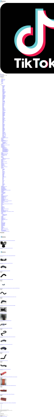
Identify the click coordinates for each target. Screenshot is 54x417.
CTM (2, 94)
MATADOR (3, 113)
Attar (2, 88)
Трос (1, 220)
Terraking (3, 126)
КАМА (3, 135)
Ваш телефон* (1, 415)
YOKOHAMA (3, 132)
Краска (2, 162)
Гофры (2, 152)
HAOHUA (3, 103)
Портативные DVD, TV (3, 198)
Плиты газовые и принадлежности (4, 195)
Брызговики (2, 145)
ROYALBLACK (4, 120)
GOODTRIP (3, 101)
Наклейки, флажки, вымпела (4, 186)
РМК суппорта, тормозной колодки (4, 210)
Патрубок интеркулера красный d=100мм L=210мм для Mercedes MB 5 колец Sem (8, 385)
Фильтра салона (2, 224)
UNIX (3, 181)
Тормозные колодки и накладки (4, 219)
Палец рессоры (2, 193)
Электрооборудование (3, 230)
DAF (2, 170)
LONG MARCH (4, 112)
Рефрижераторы (2, 207)
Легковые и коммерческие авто (4, 166)
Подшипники (2, 197)
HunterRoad (3, 104)
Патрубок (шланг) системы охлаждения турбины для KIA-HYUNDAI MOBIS (7, 305)
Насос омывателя (3, 187)
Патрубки (2, 83)
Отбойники (2, 191)
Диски (3, 134)
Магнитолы (2, 167)
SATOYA (3, 122)
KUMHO (3, 109)
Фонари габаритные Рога (4, 150)
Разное (2, 203)
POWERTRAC (3, 118)
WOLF (3, 182)
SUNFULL (3, 124)
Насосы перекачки (3, 188)
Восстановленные (4, 133)
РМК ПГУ (2, 208)
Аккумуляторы (2, 138)
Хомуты (2, 228)
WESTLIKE (3, 130)
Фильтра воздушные (3, 222)
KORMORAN (3, 108)
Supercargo (3, 125)
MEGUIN (3, 174)
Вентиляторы (2, 146)
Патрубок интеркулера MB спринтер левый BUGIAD (5, 369)
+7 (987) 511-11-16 (2, 76)
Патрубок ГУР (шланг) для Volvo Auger (4, 360)
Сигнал (2, 213)
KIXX (3, 172)
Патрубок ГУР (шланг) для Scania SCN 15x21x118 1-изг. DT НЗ (6, 344)
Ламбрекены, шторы (3, 165)
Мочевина (3, 155)
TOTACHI (3, 180)
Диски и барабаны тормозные (4, 154)
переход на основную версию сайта (3, 416)
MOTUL (3, 175)
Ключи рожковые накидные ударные (6, 158)
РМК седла (2, 209)
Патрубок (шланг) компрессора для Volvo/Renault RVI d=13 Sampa (6, 279)
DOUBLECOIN (3, 95)
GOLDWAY (3, 100)
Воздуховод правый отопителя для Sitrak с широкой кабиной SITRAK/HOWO (7, 255)
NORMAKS (3, 115)
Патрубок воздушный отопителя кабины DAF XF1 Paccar (5, 320)
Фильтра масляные (3, 223)
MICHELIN (3, 114)
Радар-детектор (2, 202)
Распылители (2, 204)
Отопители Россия (3, 192)
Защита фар (2, 156)
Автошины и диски (3, 85)
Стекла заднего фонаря (4, 214)
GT (2, 102)
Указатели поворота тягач (4, 149)
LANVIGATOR (3, 110)
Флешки (2, 226)
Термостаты (2, 218)
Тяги (1, 221)
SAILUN (3, 121)
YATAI (3, 131)
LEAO (3, 111)
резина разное (3, 136)
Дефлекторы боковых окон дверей (4, 153)
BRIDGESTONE (4, 91)
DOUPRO (3, 96)
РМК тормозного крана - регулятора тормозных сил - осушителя (7, 211)
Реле (1, 205)
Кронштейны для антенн (4, 143)
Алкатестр (2, 139)
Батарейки (2, 144)
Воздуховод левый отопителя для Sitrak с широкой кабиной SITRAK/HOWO (7, 240)
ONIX (3, 116)
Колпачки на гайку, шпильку (4, 161)
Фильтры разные (3, 225)
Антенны (2, 141)
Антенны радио (4, 142)
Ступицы (2, 216)
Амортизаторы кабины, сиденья (4, 140)
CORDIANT (3, 93)
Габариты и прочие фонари (4, 147)
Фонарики (2, 227)
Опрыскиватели (2, 190)
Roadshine (3, 119)
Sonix (3, 123)
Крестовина (2, 163)
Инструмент (2, 157)
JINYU (3, 107)
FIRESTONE (3, 98)
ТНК (2, 185)
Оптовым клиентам (3, 79)
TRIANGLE (3, 129)
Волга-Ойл (3, 183)
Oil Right (3, 176)
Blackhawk (3, 89)
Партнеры (2, 80)
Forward (3, 99)
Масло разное (3, 184)
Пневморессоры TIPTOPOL (4, 196)
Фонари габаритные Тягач (5, 151)
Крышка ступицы (3, 164)
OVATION (3, 117)
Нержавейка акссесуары (3, 189)
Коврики (2, 160)
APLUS (3, 87)
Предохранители (3, 199)
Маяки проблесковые (4, 148)
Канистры (2, 159)
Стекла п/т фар (3, 215)
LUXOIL (3, 173)
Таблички (2, 217)
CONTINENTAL (4, 92)
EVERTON (3, 97)
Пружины (2, 201)
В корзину (1, 272)
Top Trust (3, 127)
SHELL (3, 178)
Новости (2, 81)
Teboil (3, 179)
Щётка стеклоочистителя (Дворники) (5, 229)
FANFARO (3, 171)
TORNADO (3, 128)
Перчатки (2, 194)
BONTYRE (3, 90)
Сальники (2, 212)
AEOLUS (3, 86)
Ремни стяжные (2, 206)
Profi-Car (3, 177)
